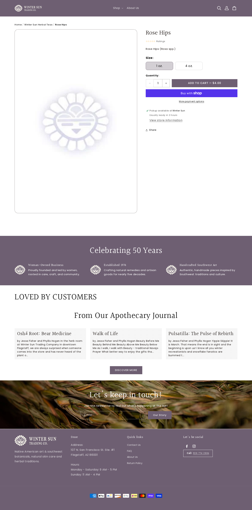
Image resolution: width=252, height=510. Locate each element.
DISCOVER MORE (126, 370)
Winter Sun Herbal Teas (38, 24)
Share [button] (153, 130)
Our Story (159, 415)
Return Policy (134, 463)
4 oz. (189, 66)
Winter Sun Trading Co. (36, 485)
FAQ (129, 451)
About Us (132, 457)
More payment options (191, 101)
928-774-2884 (201, 453)
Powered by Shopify (59, 485)
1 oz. (159, 66)
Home (18, 24)
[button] (118, 8)
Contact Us (134, 445)
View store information (165, 120)
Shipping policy (81, 484)
